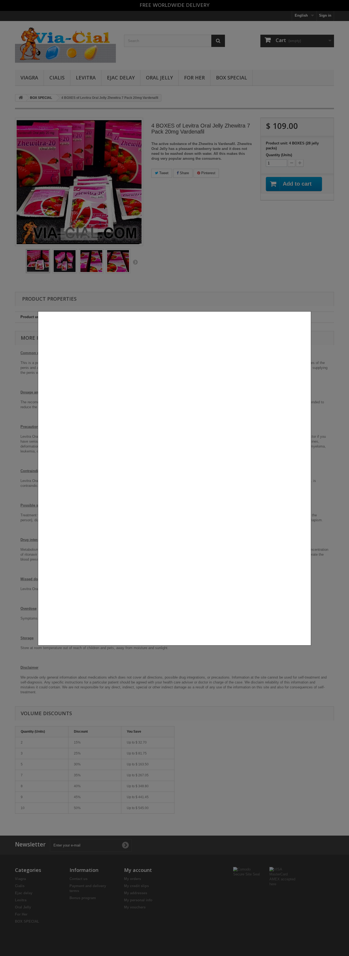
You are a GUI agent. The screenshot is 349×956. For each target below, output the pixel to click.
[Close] (309, 648)
